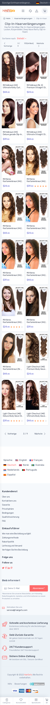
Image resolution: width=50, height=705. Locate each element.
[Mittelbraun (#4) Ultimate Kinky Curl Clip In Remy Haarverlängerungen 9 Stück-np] (13, 66)
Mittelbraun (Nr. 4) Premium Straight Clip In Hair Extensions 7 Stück (37, 88)
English (23, 460)
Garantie (6, 505)
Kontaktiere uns (9, 501)
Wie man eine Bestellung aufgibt (16, 534)
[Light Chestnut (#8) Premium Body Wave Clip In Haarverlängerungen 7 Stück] (37, 348)
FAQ (4, 521)
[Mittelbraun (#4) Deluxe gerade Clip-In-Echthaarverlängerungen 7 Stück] (13, 113)
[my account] (36, 11)
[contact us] (30, 11)
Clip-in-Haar (41, 18)
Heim (8, 18)
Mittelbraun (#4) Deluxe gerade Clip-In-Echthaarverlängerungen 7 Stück (13, 135)
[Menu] (23, 10)
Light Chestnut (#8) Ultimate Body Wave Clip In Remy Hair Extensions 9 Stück (36, 417)
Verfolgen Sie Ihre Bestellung (15, 550)
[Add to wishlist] (20, 55)
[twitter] (3, 568)
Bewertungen (21, 684)
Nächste (40, 43)
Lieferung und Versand (12, 546)
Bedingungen (8, 513)
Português (31, 470)
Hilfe (10, 684)
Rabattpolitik (8, 542)
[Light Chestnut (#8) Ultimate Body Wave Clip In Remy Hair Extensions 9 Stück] (37, 395)
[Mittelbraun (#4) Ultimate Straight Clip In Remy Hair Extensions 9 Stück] (37, 113)
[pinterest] (11, 568)
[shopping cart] (45, 11)
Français (38, 460)
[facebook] (6, 568)
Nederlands (13, 470)
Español (11, 474)
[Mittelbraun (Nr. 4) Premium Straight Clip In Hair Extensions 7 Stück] (37, 66)
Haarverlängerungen (23, 18)
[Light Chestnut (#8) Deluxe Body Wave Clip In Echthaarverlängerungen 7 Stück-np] (13, 395)
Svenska (39, 465)
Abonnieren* (39, 588)
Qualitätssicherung (10, 517)
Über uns (6, 497)
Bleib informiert (11, 580)
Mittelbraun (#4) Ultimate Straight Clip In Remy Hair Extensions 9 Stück (37, 135)
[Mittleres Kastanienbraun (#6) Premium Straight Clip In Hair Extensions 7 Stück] (13, 301)
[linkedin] (9, 568)
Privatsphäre (8, 509)
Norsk (26, 465)
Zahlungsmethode (10, 538)
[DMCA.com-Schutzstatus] (37, 684)
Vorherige (8, 46)
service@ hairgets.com (17, 610)
